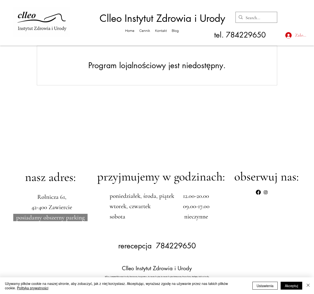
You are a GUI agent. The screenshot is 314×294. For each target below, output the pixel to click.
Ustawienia (265, 285)
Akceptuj (291, 285)
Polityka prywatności (32, 287)
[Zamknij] (308, 285)
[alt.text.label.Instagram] (265, 192)
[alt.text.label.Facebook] (258, 192)
